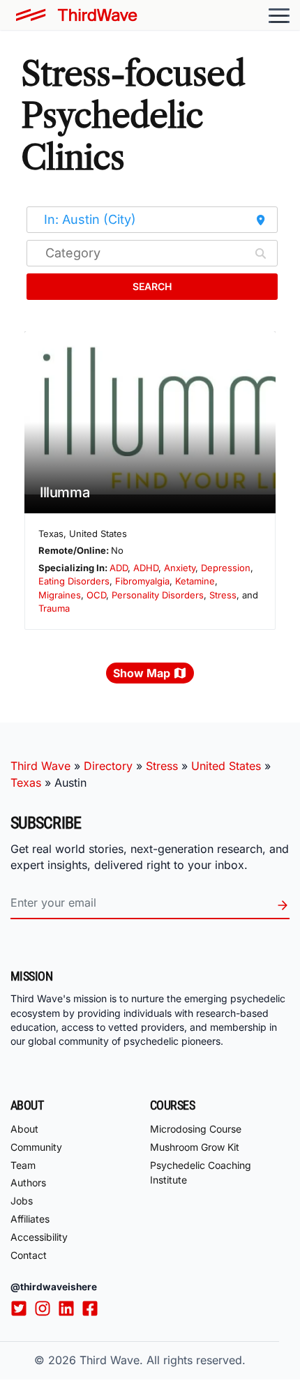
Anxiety (179, 567)
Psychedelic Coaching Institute (200, 1172)
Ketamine (195, 581)
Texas (25, 783)
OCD (96, 594)
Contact (28, 1255)
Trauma (54, 608)
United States (226, 766)
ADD (119, 567)
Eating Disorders (74, 581)
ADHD (145, 567)
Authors (28, 1182)
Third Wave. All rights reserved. (163, 1360)
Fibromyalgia (142, 581)
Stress (223, 594)
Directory (108, 766)
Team (23, 1165)
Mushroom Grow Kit (194, 1147)
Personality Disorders (158, 594)
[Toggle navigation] (279, 15)
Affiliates (30, 1219)
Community (36, 1147)
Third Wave (40, 766)
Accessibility (39, 1237)
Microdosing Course (195, 1129)
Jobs (21, 1201)
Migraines (59, 594)
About (24, 1129)
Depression (225, 567)
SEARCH (152, 286)
